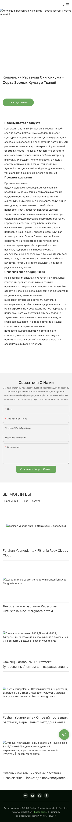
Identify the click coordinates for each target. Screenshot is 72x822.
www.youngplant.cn (22, 812)
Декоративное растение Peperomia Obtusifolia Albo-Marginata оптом (30, 608)
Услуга (36, 500)
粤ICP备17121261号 (47, 815)
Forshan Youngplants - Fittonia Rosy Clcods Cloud (35, 553)
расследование (18, 102)
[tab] (36, 117)
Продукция (11, 500)
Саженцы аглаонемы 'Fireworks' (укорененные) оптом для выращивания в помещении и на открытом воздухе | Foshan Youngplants (35, 664)
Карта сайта (40, 812)
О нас (24, 500)
